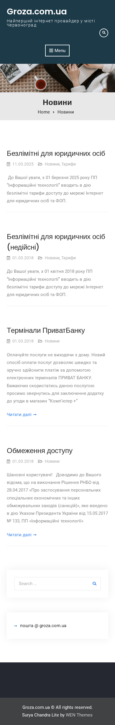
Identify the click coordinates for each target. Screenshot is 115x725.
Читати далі (19, 414)
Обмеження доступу (40, 450)
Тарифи (68, 164)
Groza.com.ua (37, 11)
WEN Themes (79, 715)
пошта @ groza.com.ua (43, 625)
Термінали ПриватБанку (46, 330)
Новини (52, 164)
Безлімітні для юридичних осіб (56, 153)
